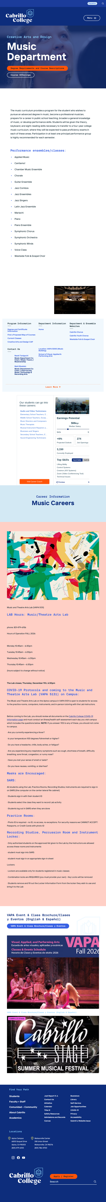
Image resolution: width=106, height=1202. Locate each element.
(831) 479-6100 (18, 1148)
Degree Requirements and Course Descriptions (37, 68)
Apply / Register (64, 1176)
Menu (89, 18)
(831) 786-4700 (41, 1148)
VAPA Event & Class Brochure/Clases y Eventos (38, 926)
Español (92, 3)
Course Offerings (21, 75)
